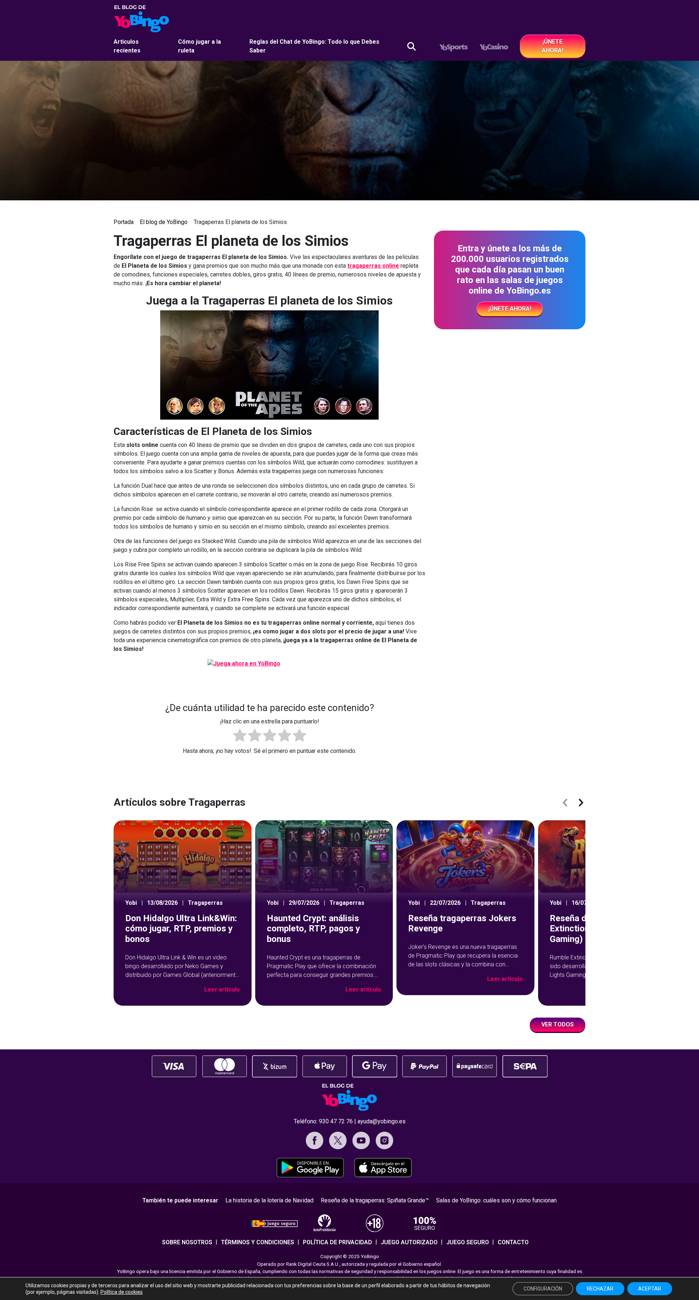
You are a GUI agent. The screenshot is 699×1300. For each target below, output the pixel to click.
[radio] (239, 736)
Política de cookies (121, 1292)
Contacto (513, 1242)
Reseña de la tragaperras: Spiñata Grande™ (375, 1200)
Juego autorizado (409, 1242)
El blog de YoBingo (163, 222)
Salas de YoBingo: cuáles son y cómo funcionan (496, 1200)
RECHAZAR (600, 1289)
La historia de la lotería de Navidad (269, 1200)
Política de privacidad (337, 1242)
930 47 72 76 (336, 1121)
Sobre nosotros (187, 1242)
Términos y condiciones (257, 1242)
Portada (124, 222)
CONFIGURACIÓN (543, 1289)
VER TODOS (557, 1024)
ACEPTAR (649, 1289)
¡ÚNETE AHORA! (552, 46)
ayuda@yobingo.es (382, 1121)
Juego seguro (467, 1242)
